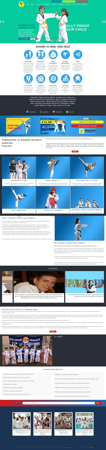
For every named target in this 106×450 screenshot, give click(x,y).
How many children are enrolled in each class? (17, 394)
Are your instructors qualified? (13, 391)
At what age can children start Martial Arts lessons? (19, 374)
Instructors (76, 248)
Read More (75, 151)
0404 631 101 (57, 1)
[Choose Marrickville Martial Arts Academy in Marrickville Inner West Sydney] (21, 421)
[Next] (104, 22)
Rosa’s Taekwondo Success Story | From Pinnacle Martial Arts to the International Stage (79, 294)
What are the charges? (10, 384)
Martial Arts (85, 256)
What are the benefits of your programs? (67, 374)
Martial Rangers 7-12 (53, 180)
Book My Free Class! (82, 1)
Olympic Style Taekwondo (53, 210)
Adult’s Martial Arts (19, 210)
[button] (27, 374)
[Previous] (2, 22)
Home (28, 4)
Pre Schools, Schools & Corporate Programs (87, 210)
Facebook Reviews (32, 112)
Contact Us (84, 4)
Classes (54, 4)
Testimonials (47, 4)
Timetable (68, 4)
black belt (67, 248)
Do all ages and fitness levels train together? (17, 377)
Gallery (74, 4)
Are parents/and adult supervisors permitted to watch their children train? (77, 378)
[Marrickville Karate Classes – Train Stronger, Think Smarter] (63, 421)
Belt (66, 256)
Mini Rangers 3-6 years (19, 180)
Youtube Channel (59, 112)
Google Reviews (46, 112)
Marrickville (71, 112)
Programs (61, 4)
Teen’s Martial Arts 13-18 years (87, 180)
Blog (79, 4)
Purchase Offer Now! (68, 1)
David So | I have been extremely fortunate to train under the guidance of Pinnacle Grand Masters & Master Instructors (27, 295)
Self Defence (87, 250)
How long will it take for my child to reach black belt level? (73, 383)
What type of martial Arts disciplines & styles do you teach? (73, 392)
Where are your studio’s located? (13, 387)
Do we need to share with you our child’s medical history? (72, 396)
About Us (33, 4)
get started (24, 38)
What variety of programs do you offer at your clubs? (19, 381)
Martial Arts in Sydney (91, 248)
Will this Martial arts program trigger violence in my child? (73, 387)
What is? (39, 4)
